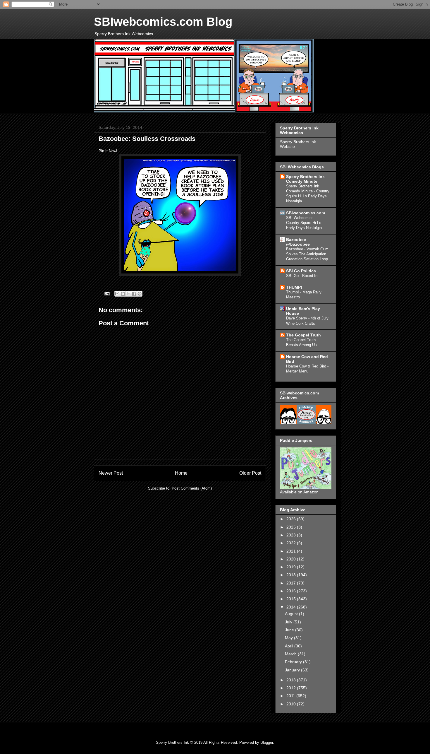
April (289, 646)
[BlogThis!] (123, 294)
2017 (291, 583)
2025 (291, 527)
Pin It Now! (108, 151)
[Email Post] (106, 293)
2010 (291, 704)
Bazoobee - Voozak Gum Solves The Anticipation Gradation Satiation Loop (307, 254)
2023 (291, 535)
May (289, 637)
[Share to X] (128, 294)
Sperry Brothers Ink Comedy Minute (305, 179)
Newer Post (111, 473)
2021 (291, 551)
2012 (291, 687)
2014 (291, 607)
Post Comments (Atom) (192, 488)
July (289, 622)
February (294, 661)
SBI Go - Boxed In (301, 275)
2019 (291, 567)
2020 (291, 559)
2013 (291, 680)
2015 (291, 598)
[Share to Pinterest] (139, 294)
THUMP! (294, 287)
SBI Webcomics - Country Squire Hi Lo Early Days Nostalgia (304, 223)
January (293, 670)
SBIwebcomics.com (305, 213)
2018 (291, 574)
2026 (291, 519)
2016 (291, 591)
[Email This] (117, 294)
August (292, 613)
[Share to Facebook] (134, 294)
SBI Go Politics (301, 271)
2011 (291, 695)
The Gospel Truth (303, 335)
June (290, 630)
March (291, 654)
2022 (291, 543)
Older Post (250, 473)
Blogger (266, 742)
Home (181, 473)
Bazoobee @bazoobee (298, 242)
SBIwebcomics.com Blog (163, 21)
